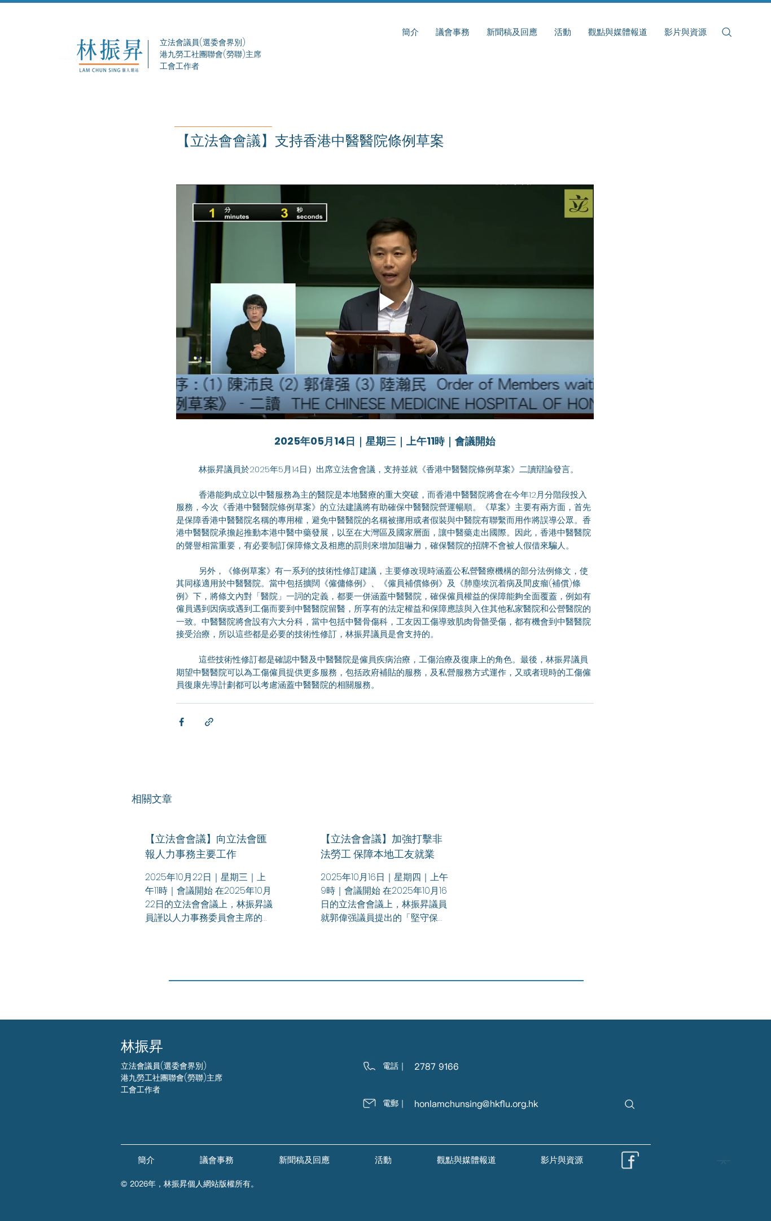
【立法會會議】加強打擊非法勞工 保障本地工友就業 (382, 846)
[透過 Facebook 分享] (181, 722)
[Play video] (385, 302)
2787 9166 (436, 1066)
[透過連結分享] (209, 722)
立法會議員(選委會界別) (164, 1065)
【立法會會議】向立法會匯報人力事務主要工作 (206, 846)
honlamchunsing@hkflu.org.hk (476, 1103)
